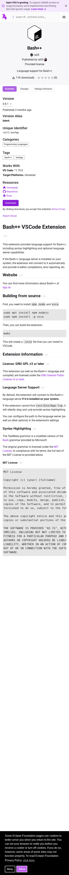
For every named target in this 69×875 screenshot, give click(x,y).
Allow (22, 869)
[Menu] (64, 17)
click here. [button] (29, 860)
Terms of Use (58, 209)
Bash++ (8, 157)
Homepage (12, 187)
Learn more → (38, 9)
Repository (12, 191)
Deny (10, 869)
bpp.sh (7, 287)
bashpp (19, 157)
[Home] (4, 17)
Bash (6, 440)
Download (10, 203)
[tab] (10, 89)
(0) (55, 77)
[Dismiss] (66, 6)
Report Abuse (10, 215)
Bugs (9, 195)
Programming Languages (16, 144)
